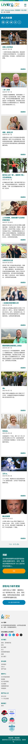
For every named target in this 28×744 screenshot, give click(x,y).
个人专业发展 (5, 698)
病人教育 (3, 647)
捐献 (14, 571)
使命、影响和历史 (6, 642)
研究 (2, 645)
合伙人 (3, 666)
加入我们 (3, 656)
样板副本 (3, 688)
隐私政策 (10, 738)
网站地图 (17, 738)
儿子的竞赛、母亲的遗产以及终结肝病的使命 (13, 219)
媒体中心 (3, 674)
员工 (2, 649)
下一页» (17, 544)
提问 (2, 705)
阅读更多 (23, 69)
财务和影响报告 (5, 652)
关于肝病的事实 (5, 677)
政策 (2, 654)
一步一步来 (6, 90)
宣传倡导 (3, 664)
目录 (25, 6)
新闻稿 (3, 679)
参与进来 (3, 661)
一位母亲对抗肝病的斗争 (10, 303)
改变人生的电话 (7, 47)
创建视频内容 (5, 686)
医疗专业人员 (5, 693)
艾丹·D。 (5, 474)
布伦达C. (5, 431)
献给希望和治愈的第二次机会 (12, 346)
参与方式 (3, 696)
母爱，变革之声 (7, 132)
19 (13, 544)
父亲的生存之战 (7, 260)
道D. (3, 388)
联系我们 (3, 703)
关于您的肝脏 (5, 681)
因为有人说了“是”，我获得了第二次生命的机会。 (13, 176)
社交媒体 (3, 684)
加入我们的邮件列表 (14, 602)
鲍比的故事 (6, 516)
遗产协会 (3, 669)
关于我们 (3, 639)
